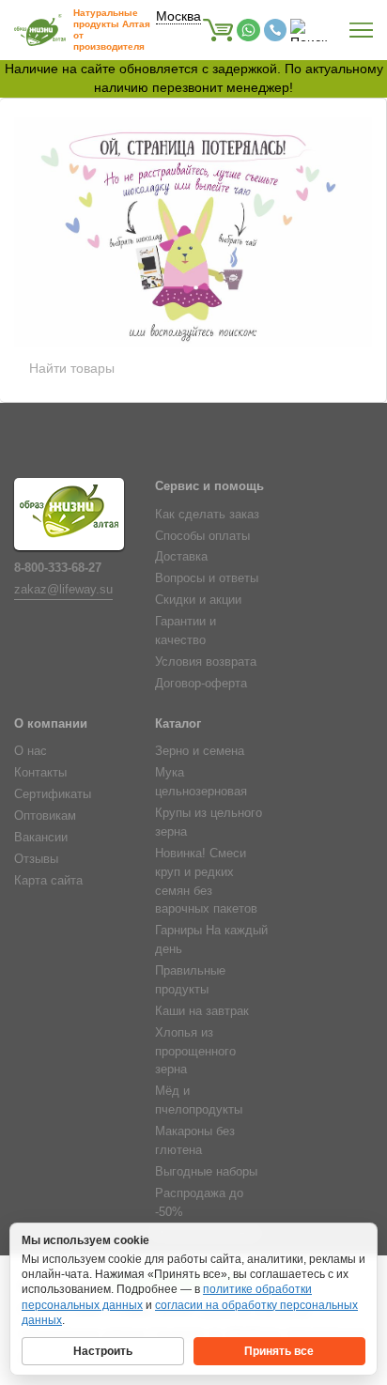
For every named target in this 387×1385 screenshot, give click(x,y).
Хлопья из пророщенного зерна (195, 1051)
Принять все (279, 1351)
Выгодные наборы (206, 1171)
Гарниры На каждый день (211, 940)
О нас (30, 751)
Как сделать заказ (207, 514)
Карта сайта (48, 880)
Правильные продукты (190, 980)
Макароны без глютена (195, 1141)
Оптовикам (45, 816)
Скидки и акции (198, 600)
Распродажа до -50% (199, 1203)
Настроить (102, 1351)
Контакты (40, 772)
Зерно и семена (199, 751)
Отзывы (36, 859)
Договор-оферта (201, 683)
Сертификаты (52, 794)
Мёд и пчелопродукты (198, 1100)
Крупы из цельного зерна (208, 823)
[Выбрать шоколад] (139, 255)
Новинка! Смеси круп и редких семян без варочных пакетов (206, 881)
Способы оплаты (202, 536)
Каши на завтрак (202, 1011)
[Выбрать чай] (237, 255)
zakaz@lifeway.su (63, 589)
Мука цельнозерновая (201, 782)
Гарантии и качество (185, 631)
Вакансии (41, 837)
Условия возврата (205, 662)
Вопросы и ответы (206, 578)
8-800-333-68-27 (57, 568)
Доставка (181, 556)
